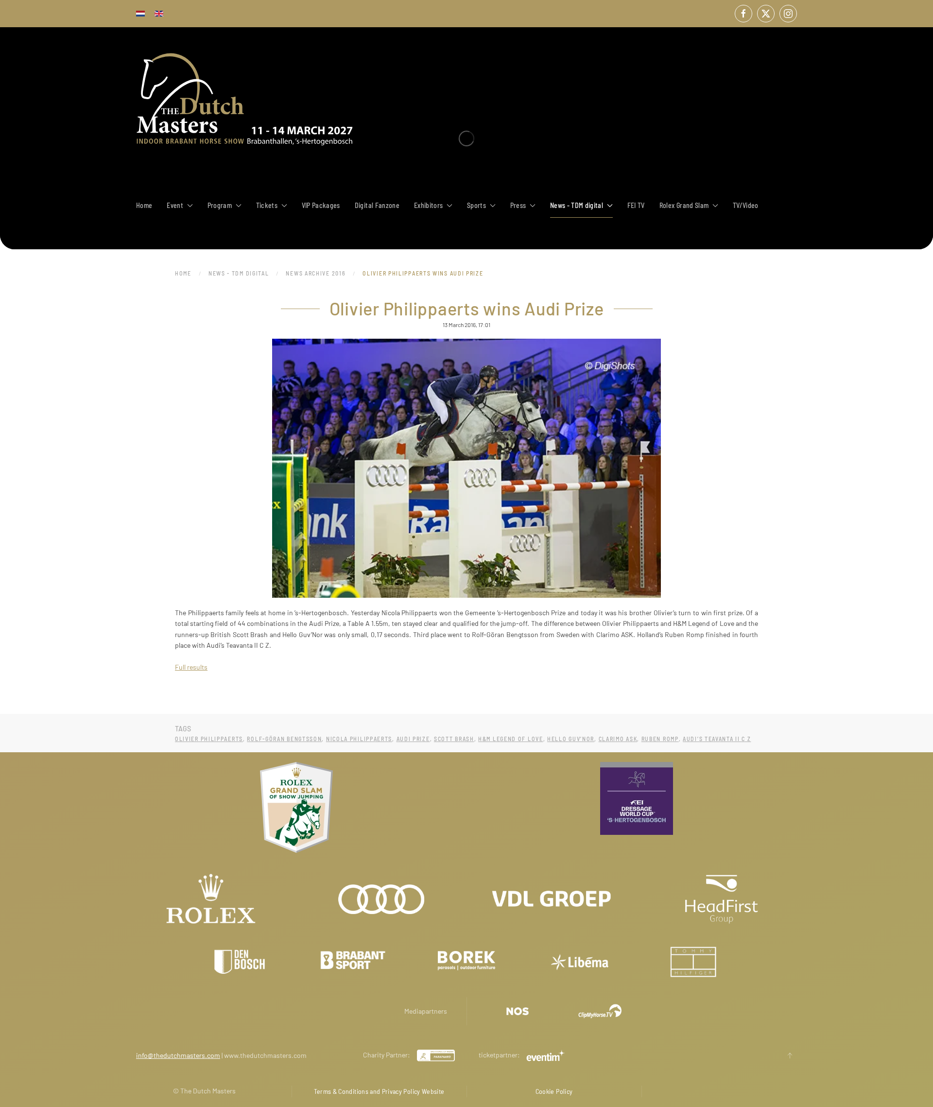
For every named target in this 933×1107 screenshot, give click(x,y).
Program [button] (219, 205)
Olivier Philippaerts (209, 738)
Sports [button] (476, 205)
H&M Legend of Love (510, 738)
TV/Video (746, 205)
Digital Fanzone (377, 205)
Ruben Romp (660, 738)
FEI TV (636, 205)
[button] (789, 1055)
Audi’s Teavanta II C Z (717, 738)
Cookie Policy (554, 1091)
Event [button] (175, 205)
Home (144, 205)
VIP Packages (321, 205)
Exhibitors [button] (428, 205)
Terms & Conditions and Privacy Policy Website (379, 1091)
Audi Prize (413, 738)
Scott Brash (454, 738)
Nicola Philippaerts (359, 738)
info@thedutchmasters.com (178, 1055)
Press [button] (518, 205)
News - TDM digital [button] (576, 205)
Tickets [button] (266, 205)
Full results (191, 667)
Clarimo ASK (618, 738)
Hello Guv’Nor (570, 738)
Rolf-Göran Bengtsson (284, 738)
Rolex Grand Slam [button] (684, 205)
